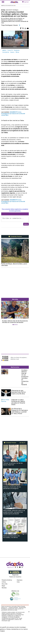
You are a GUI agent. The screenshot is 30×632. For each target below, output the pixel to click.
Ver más (21, 442)
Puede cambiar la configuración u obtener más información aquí (12, 619)
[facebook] (15, 567)
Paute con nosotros (15, 577)
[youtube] (20, 567)
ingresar (26, 2)
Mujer (3, 586)
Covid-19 (10, 50)
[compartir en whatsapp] (25, 28)
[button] (3, 313)
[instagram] (22, 567)
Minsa (17, 52)
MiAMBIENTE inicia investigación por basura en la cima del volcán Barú (13, 113)
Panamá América (7, 580)
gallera (4, 50)
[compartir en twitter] (23, 28)
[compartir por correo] (28, 28)
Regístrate (15, 575)
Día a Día (4, 584)
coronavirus (5, 52)
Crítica (4, 582)
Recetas (4, 587)
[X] (17, 567)
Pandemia (16, 50)
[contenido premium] (15, 572)
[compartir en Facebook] (21, 28)
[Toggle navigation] (3, 1)
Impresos (19, 580)
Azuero (12, 52)
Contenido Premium (16, 236)
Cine (18, 582)
